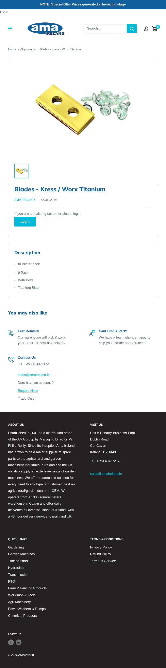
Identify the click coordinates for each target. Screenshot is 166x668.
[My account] (146, 28)
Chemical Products (22, 616)
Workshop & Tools (22, 595)
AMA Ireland (24, 199)
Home (12, 49)
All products (28, 49)
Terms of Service (103, 561)
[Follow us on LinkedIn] (18, 642)
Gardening (16, 547)
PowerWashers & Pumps (27, 609)
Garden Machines (21, 554)
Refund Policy (100, 554)
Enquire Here (28, 391)
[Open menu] (10, 28)
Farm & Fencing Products (27, 588)
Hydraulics (16, 568)
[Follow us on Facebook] (11, 642)
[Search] (132, 28)
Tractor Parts (18, 561)
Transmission (18, 575)
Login (4, 12)
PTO (11, 581)
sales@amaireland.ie (34, 375)
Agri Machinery (19, 602)
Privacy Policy (101, 547)
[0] (154, 28)
